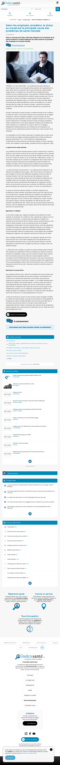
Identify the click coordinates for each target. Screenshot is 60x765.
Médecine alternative (14, 550)
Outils (30, 690)
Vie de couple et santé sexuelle (16, 568)
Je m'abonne (31, 723)
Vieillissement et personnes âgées (17, 577)
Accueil (19, 19)
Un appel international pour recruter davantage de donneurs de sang (26, 497)
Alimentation (12, 527)
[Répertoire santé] (42, 647)
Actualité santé (26, 19)
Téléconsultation (12, 473)
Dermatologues (32, 647)
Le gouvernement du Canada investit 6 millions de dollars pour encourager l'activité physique (30, 485)
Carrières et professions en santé (17, 536)
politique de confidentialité (29, 753)
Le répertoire (30, 680)
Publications (30, 685)
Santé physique (13, 559)
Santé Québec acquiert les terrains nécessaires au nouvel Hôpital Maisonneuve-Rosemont (29, 507)
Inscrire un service (31, 739)
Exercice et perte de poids (15, 541)
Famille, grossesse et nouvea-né (17, 545)
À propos (30, 675)
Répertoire (9, 15)
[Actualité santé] (30, 514)
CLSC (20, 647)
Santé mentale (12, 554)
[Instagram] (26, 733)
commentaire (18, 45)
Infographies (50, 15)
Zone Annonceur (30, 700)
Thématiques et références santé (18, 564)
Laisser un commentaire (17, 314)
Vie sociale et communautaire (16, 573)
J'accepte (10, 758)
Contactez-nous (30, 705)
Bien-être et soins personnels (16, 531)
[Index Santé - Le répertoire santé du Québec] (11, 3)
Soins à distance (30, 15)
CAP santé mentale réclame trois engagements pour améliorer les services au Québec (30, 502)
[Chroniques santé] (30, 583)
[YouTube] (33, 733)
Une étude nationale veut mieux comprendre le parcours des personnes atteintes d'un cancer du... (31, 491)
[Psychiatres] (30, 461)
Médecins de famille (10, 643)
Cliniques (55, 643)
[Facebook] (30, 733)
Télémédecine (26, 643)
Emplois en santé (30, 695)
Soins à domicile (41, 643)
